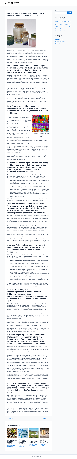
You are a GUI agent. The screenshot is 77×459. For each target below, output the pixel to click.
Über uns (69, 3)
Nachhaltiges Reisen (11, 445)
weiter (45, 418)
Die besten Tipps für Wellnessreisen (63, 30)
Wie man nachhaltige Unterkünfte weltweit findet (44, 440)
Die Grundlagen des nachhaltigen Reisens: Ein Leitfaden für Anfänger (12, 441)
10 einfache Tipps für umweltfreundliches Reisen (33, 440)
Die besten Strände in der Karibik (39, 3)
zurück (11, 418)
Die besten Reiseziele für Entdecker (63, 24)
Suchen (57, 10)
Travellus (17, 2)
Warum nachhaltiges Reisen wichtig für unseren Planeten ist (22, 441)
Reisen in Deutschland (60, 41)
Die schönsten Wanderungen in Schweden (57, 3)
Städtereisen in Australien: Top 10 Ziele (63, 26)
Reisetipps (57, 43)
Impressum (45, 456)
